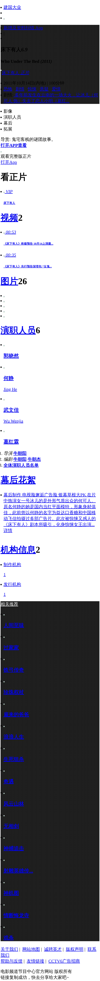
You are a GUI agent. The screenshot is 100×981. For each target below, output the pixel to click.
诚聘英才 (53, 949)
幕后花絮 (18, 480)
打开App (9, 162)
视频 (9, 218)
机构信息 (18, 550)
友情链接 (35, 961)
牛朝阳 (20, 453)
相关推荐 (9, 604)
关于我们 (9, 949)
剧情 (20, 89)
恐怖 (8, 89)
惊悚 (32, 89)
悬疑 (44, 89)
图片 (9, 281)
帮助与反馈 (12, 961)
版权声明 (74, 949)
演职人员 (18, 330)
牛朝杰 (34, 459)
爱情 (56, 89)
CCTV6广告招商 (64, 961)
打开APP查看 (14, 145)
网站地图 (31, 949)
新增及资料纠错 (23, 27)
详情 (8, 530)
